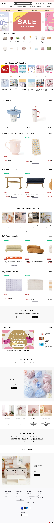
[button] (51, 522)
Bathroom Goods (42, 42)
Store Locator (7, 493)
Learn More (37, 475)
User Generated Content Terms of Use (32, 497)
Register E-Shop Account (20, 500)
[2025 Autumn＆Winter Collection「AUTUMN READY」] (41, 338)
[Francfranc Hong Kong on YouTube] (42, 497)
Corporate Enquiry (19, 499)
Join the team (7, 494)
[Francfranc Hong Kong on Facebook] (40, 497)
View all (50, 100)
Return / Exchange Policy (20, 497)
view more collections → (50, 92)
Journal (6, 496)
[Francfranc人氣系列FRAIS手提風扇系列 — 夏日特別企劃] (41, 344)
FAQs (17, 493)
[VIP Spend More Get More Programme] (18, 339)
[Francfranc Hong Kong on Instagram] (38, 497)
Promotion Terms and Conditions (32, 501)
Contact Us (17, 494)
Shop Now (14, 387)
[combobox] (23, 3)
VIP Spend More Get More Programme (18, 350)
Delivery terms (18, 496)
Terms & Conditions (30, 494)
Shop (8, 424)
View (8, 227)
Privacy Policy (29, 493)
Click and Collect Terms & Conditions (31, 499)
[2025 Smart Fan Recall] (41, 334)
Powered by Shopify (32, 520)
